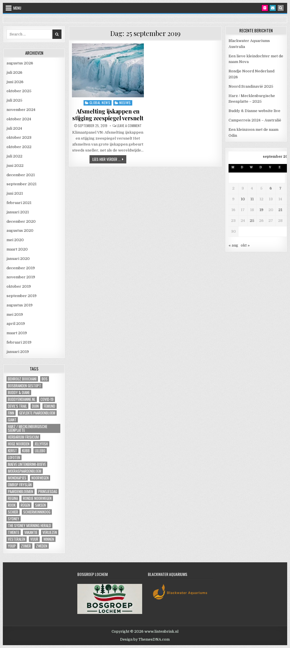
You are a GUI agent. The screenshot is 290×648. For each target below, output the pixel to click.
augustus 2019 (20, 305)
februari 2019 (19, 342)
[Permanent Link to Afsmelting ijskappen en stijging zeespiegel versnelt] (108, 70)
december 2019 (21, 268)
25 (252, 220)
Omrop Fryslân (20, 484)
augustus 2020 (20, 230)
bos (45, 379)
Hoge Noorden (18, 444)
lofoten (14, 457)
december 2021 (21, 175)
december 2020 (21, 221)
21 (280, 210)
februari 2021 (19, 203)
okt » (245, 245)
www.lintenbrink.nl (161, 632)
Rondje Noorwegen (37, 498)
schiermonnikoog (36, 512)
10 (243, 199)
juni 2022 (15, 165)
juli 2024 (14, 128)
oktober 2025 (19, 91)
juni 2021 (15, 193)
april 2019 (16, 323)
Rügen (25, 505)
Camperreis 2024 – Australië (255, 120)
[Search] (280, 8)
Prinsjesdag (47, 491)
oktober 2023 (19, 137)
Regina (13, 498)
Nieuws (125, 102)
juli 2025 (14, 100)
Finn (11, 413)
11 (252, 199)
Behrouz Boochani (22, 379)
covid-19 (47, 399)
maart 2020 (17, 249)
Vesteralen (16, 539)
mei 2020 (15, 240)
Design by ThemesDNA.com (145, 639)
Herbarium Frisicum (23, 437)
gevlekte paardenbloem (37, 413)
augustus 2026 (20, 63)
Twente (13, 532)
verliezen (49, 532)
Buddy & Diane (19, 392)
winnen (48, 539)
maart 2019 (17, 333)
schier (13, 512)
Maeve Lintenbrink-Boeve (27, 464)
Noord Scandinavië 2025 (251, 86)
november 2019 (21, 277)
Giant (12, 419)
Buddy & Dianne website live (254, 111)
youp (12, 546)
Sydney (13, 518)
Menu (17, 8)
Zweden (41, 546)
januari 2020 (18, 258)
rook (12, 505)
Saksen (40, 505)
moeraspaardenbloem (24, 471)
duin (35, 406)
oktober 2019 (19, 286)
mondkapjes (17, 478)
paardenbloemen (20, 491)
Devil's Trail (17, 406)
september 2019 (22, 296)
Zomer (26, 546)
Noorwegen (40, 478)
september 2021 (22, 184)
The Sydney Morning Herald (29, 525)
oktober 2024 (19, 119)
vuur (34, 539)
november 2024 (21, 110)
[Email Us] (272, 8)
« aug (233, 245)
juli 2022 (14, 156)
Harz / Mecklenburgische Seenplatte (27, 428)
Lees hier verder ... (109, 159)
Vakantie (30, 532)
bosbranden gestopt (24, 385)
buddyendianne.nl (21, 399)
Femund (49, 406)
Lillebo (40, 450)
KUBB (26, 450)
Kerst (12, 450)
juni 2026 (15, 82)
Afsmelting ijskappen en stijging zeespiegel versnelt (108, 114)
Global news (99, 102)
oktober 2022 (19, 147)
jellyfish (41, 444)
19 (261, 210)
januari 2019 (18, 352)
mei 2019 (15, 314)
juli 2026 (14, 72)
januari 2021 (18, 212)
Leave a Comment (129, 125)
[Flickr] (264, 8)
